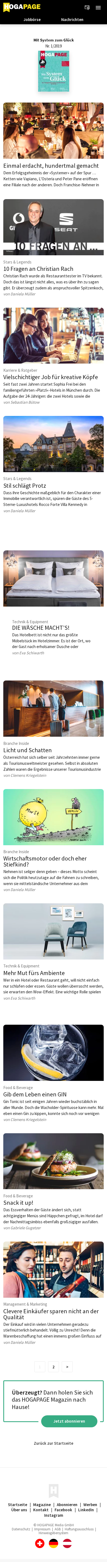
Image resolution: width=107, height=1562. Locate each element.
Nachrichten (72, 19)
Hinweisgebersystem (53, 1533)
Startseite (17, 1504)
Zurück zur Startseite (53, 1443)
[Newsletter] (87, 7)
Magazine (42, 1504)
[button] (98, 7)
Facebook (63, 1509)
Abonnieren (67, 1504)
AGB (58, 1529)
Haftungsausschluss (79, 1529)
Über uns (19, 1509)
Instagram (53, 1515)
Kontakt (41, 1509)
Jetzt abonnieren (69, 1421)
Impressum (42, 1529)
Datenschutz (21, 1529)
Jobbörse (32, 19)
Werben (90, 1504)
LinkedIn (86, 1509)
